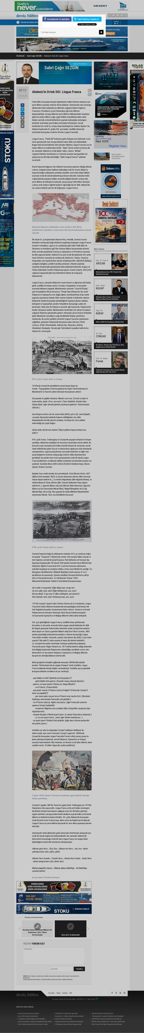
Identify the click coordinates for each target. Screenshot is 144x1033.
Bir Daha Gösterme (49, 32)
